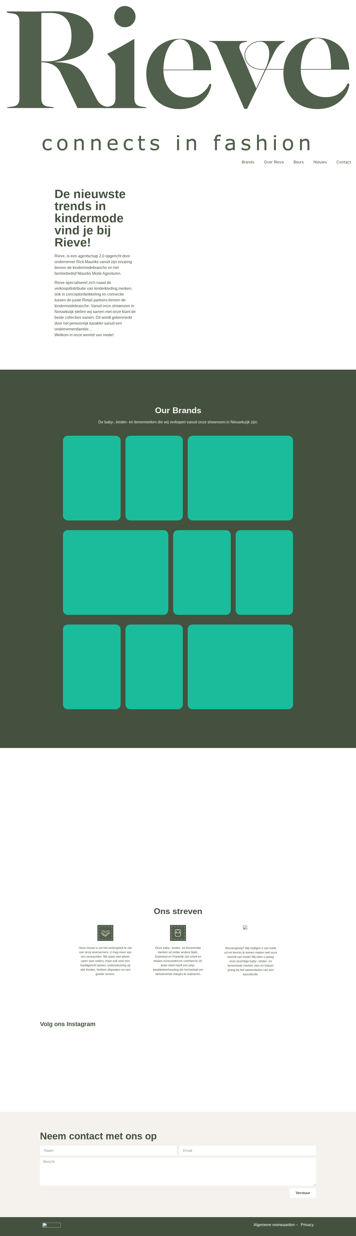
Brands (248, 162)
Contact (343, 162)
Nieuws (320, 162)
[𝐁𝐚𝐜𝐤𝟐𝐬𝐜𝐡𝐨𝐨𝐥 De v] (122, 1072)
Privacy (307, 1225)
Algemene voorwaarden (274, 1225)
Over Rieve (274, 162)
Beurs (299, 162)
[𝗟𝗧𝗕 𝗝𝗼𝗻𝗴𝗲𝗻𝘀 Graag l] (233, 1070)
